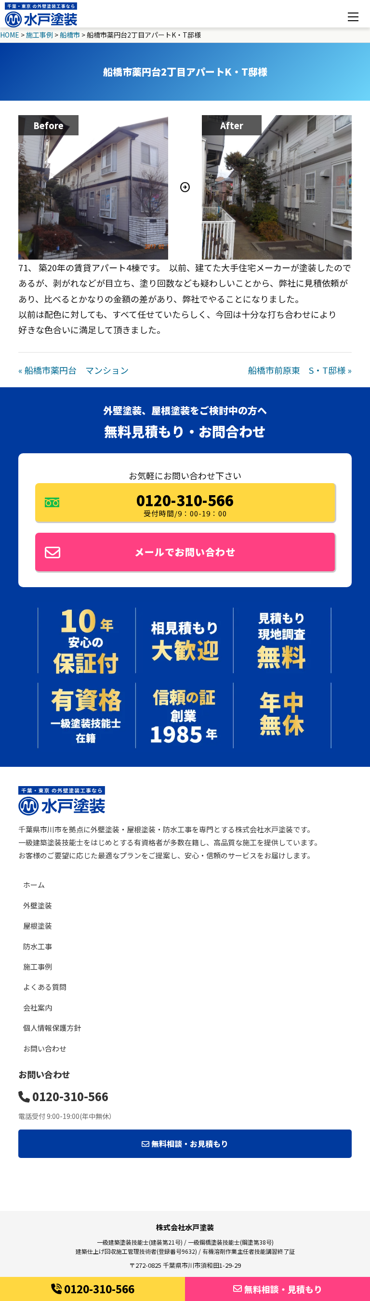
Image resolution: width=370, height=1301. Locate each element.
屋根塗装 (37, 925)
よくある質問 (44, 987)
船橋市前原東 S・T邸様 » (300, 370)
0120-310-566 (99, 1288)
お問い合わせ (44, 1048)
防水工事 (37, 946)
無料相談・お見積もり (188, 1143)
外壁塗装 (37, 905)
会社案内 (37, 1007)
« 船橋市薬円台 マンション (73, 370)
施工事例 (37, 966)
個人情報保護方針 (52, 1028)
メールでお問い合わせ (185, 552)
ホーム (34, 885)
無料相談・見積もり (283, 1289)
